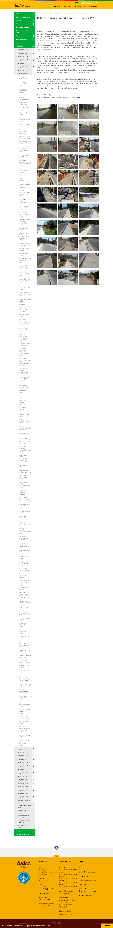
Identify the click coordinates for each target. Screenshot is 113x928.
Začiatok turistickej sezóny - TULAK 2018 (25, 414)
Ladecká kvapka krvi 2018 (24, 179)
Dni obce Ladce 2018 (24, 396)
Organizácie (19, 43)
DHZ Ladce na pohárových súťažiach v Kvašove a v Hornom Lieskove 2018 (24, 312)
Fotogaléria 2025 (23, 49)
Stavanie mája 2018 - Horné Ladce (23, 624)
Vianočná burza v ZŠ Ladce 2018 (24, 103)
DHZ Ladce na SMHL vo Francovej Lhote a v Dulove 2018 (24, 371)
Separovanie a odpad (22, 39)
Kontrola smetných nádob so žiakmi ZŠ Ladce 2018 (25, 201)
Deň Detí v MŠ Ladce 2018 (23, 557)
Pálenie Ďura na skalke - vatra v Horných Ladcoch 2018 (24, 644)
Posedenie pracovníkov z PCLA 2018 (23, 131)
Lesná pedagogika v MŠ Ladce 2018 (24, 613)
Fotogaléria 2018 (23, 74)
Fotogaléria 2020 (23, 67)
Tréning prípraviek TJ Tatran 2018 (24, 344)
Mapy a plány (83, 885)
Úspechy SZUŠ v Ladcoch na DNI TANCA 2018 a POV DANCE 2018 (24, 595)
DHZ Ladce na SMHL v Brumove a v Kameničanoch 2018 (24, 484)
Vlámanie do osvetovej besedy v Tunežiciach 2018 (24, 729)
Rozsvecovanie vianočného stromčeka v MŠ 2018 (24, 149)
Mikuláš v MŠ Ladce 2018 (23, 113)
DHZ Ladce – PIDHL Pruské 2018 (23, 477)
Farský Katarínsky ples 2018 (24, 156)
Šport (17, 36)
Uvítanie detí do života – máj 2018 (24, 569)
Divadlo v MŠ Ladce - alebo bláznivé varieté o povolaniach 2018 (24, 236)
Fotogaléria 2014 (23, 759)
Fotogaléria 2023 (23, 56)
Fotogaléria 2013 (23, 762)
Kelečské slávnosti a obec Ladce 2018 (25, 471)
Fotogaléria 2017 (23, 749)
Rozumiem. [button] (107, 926)
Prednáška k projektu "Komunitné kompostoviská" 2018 (24, 352)
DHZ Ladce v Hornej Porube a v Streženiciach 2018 (25, 499)
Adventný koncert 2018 (24, 108)
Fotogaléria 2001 (23, 797)
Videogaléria (20, 831)
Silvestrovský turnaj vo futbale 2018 (24, 83)
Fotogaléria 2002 (23, 793)
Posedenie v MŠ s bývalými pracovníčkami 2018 (24, 222)
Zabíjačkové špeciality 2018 (24, 717)
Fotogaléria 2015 (23, 755)
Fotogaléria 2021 (23, 63)
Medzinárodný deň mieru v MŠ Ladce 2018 (25, 260)
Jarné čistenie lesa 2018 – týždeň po (24, 661)
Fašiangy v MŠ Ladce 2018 (23, 722)
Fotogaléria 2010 (23, 769)
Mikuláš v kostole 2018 (24, 125)
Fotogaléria (19, 46)
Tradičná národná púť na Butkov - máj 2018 (24, 575)
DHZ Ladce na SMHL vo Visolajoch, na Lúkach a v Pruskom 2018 (23, 458)
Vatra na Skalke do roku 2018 (25, 656)
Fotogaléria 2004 (23, 790)
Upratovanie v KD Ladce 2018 (24, 249)
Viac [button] (48, 926)
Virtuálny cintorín (84, 876)
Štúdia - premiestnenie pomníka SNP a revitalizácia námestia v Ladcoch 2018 (24, 388)
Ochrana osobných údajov (87, 868)
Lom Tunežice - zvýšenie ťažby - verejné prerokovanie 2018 (24, 172)
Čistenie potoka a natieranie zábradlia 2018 (24, 185)
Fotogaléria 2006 (23, 783)
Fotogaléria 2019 (23, 70)
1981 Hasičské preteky (22, 811)
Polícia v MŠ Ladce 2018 (25, 651)
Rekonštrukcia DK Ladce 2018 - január (24, 711)
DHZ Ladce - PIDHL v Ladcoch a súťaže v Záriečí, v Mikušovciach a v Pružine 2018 (25, 362)
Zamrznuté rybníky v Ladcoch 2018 (24, 704)
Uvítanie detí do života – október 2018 (24, 214)
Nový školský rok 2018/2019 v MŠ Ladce (24, 287)
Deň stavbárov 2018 (23, 466)
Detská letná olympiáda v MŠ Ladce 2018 (24, 538)
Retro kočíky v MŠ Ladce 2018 (24, 666)
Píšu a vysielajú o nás (22, 834)
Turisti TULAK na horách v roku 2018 (24, 207)
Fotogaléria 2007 (23, 780)
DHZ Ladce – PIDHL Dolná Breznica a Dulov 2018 (24, 322)
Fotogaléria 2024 (23, 53)
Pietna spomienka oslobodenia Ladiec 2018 (24, 631)
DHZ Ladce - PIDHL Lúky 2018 (24, 523)
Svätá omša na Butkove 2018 (23, 408)
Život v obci (66, 6)
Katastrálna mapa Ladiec (87, 872)
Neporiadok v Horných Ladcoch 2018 (24, 119)
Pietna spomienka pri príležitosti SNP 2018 (25, 294)
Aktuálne (57, 6)
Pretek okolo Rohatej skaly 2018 (23, 329)
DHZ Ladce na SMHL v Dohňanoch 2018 (24, 402)
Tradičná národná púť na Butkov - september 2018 (24, 267)
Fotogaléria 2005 (23, 786)
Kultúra (18, 20)
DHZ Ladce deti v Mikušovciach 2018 (24, 551)
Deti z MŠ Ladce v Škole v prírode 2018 (24, 563)
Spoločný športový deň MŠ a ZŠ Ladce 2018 (25, 602)
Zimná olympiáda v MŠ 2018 (24, 736)
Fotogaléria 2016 (23, 752)
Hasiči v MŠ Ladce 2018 (24, 637)
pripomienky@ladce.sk (46, 889)
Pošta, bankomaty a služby (22, 31)
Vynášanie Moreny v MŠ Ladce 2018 (25, 685)
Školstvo (18, 24)
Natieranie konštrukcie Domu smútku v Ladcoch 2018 (25, 162)
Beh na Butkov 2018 (23, 254)
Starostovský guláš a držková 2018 (25, 142)
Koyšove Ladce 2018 (23, 229)
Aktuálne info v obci (85, 895)
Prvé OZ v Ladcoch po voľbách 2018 (25, 137)
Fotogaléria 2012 (23, 766)
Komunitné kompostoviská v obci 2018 (24, 273)
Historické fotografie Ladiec (24, 801)
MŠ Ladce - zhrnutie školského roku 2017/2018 (25, 428)
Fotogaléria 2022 (23, 60)
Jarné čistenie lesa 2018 (24, 671)
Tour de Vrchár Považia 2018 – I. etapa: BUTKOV (24, 545)
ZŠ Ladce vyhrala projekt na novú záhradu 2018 (24, 587)
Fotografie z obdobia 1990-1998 (24, 816)
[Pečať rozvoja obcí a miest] (24, 877)
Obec (17, 13)
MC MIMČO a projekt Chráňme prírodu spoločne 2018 (24, 530)
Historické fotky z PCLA (23, 826)
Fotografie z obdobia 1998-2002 (24, 821)
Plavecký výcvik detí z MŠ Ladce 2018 (24, 505)
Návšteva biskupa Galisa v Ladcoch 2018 (24, 280)
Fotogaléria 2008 (23, 776)
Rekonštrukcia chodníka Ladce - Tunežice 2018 (24, 97)
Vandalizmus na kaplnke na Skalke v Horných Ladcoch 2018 (24, 742)
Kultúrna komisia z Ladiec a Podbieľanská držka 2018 (25, 301)
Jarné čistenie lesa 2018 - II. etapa (24, 581)
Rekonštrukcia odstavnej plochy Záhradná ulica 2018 (24, 193)
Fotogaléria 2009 (23, 773)
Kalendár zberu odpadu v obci (88, 880)
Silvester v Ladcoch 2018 (23, 78)
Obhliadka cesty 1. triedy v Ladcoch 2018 (25, 697)
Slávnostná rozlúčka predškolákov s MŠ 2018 (25, 449)
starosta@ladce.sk (44, 887)
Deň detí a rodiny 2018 (24, 512)
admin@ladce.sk (44, 906)
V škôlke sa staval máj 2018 (24, 619)
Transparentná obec (80, 6)
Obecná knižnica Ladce (23, 17)
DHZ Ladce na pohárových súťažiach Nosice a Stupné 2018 (25, 337)
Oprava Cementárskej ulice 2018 (25, 421)
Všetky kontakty (44, 893)
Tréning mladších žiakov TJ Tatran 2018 (24, 378)
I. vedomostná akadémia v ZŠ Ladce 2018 (23, 492)
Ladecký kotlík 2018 (23, 608)
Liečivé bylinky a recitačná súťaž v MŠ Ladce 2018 (24, 691)
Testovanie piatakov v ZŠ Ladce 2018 (23, 90)
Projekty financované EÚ (68, 3)
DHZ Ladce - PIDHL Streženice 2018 (24, 517)
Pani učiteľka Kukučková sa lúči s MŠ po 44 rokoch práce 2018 (25, 440)
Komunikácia (93, 6)
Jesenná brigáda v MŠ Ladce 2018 (24, 244)
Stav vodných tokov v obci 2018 (24, 434)
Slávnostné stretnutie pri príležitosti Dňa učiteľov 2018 (24, 678)
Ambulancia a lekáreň (23, 27)
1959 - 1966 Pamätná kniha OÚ (24, 806)
